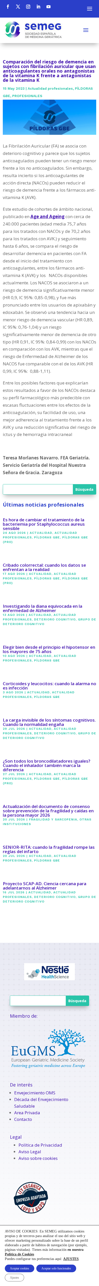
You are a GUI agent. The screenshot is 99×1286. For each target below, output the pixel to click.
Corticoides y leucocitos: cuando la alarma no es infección (49, 686)
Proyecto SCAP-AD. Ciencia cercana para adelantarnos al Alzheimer (44, 886)
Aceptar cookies (19, 1268)
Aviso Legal (30, 1152)
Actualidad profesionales (50, 88)
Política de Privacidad (40, 1145)
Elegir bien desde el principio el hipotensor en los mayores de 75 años (49, 649)
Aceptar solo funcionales (56, 1268)
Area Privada (27, 1113)
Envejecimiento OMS (34, 1093)
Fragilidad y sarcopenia (53, 819)
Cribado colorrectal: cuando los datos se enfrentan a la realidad (44, 567)
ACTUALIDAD (41, 533)
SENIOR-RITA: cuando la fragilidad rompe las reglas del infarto (49, 849)
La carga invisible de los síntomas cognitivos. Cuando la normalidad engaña (49, 722)
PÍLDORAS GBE (47, 537)
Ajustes (14, 1277)
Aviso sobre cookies (38, 1158)
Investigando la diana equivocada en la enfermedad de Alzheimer (42, 608)
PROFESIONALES (27, 96)
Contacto (23, 1119)
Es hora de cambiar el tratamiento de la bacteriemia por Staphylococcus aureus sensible (44, 524)
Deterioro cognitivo (55, 619)
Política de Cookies (19, 1254)
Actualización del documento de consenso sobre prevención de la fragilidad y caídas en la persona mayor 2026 (48, 810)
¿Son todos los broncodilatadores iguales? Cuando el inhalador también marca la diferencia (46, 765)
